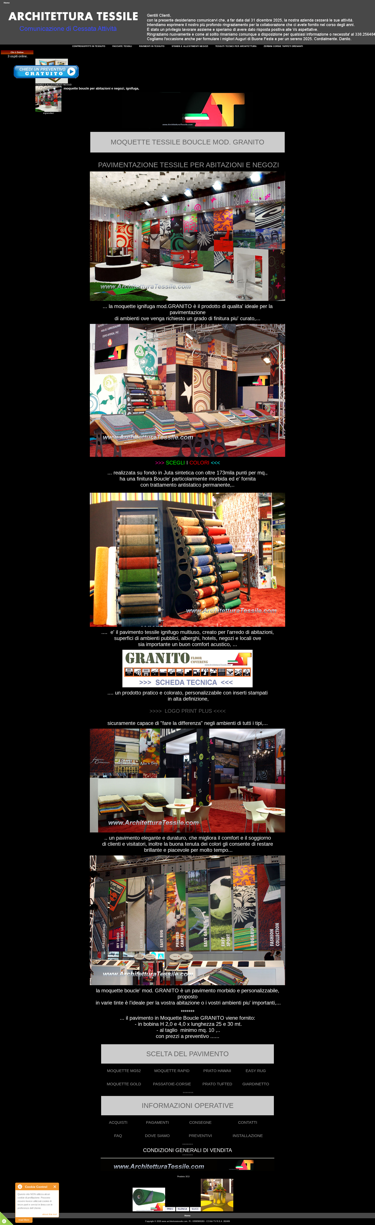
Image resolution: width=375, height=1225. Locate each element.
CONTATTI (247, 1122)
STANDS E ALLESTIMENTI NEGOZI (53, 84)
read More (23, 1219)
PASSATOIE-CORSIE (172, 1084)
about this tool (49, 1214)
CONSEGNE (200, 1122)
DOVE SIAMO (157, 1136)
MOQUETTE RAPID (171, 1071)
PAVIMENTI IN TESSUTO (151, 46)
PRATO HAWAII (217, 1071)
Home (7, 3)
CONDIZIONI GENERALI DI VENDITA (187, 1150)
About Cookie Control (19, 1186)
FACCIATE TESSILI (122, 46)
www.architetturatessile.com (175, 1221)
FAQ (118, 1136)
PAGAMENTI (157, 1122)
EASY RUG (256, 1071)
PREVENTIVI (200, 1136)
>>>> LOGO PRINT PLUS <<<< (188, 711)
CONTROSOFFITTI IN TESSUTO (88, 46)
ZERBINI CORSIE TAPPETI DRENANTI (283, 46)
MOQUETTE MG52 (124, 1071)
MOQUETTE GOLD (124, 1084)
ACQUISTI (118, 1122)
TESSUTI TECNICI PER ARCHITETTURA (236, 46)
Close (55, 1186)
